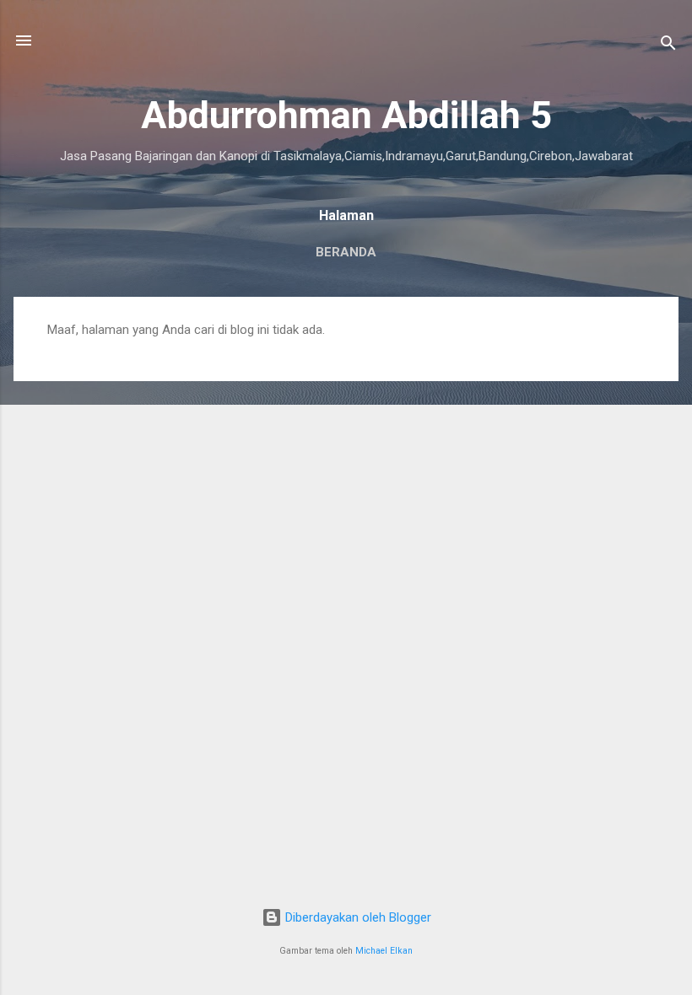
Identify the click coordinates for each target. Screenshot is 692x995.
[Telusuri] (668, 46)
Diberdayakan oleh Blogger (356, 917)
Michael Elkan (384, 950)
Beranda (346, 252)
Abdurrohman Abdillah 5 (346, 115)
